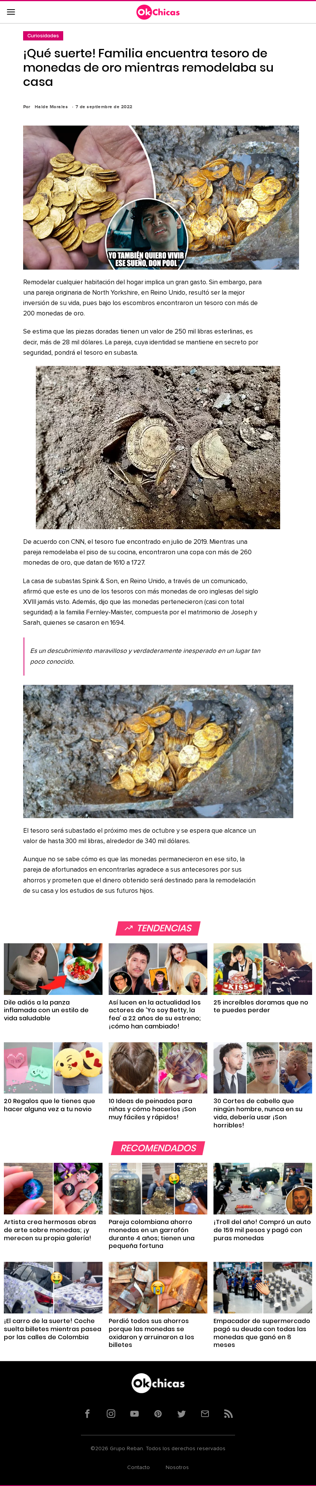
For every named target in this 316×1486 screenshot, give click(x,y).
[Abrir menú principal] (11, 12)
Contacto (138, 1467)
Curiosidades (43, 35)
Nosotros (177, 1467)
